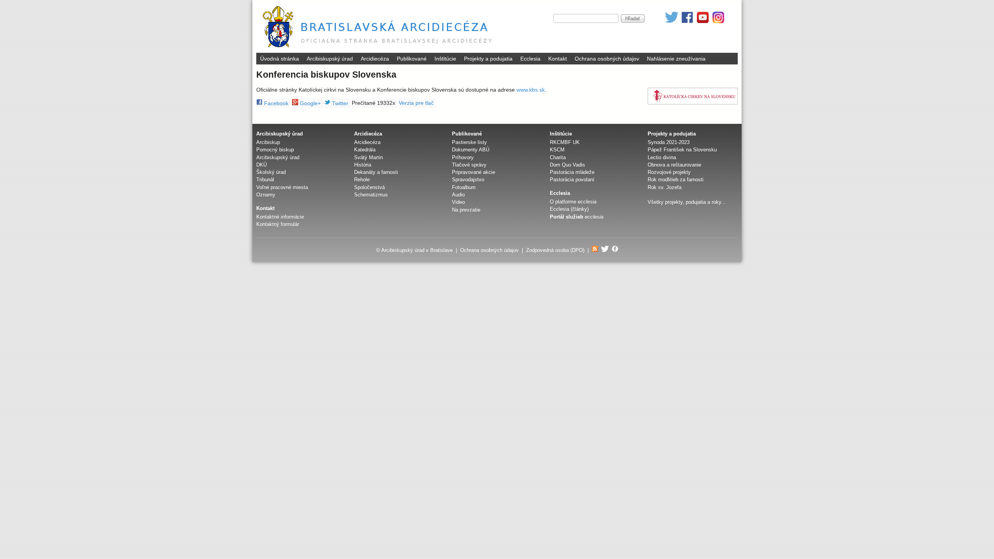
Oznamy (265, 195)
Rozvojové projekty (669, 172)
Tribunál (265, 179)
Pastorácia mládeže (572, 172)
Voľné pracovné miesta (282, 187)
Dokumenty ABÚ (470, 150)
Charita (558, 157)
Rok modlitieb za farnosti (676, 179)
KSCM (557, 150)
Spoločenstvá (369, 187)
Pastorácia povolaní (572, 179)
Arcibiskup (268, 142)
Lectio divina (662, 157)
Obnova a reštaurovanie (674, 165)
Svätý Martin (368, 157)
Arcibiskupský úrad (330, 59)
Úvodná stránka (279, 59)
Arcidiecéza (375, 59)
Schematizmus (371, 195)
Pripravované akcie (473, 172)
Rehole (362, 179)
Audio (458, 195)
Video (458, 202)
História (362, 165)
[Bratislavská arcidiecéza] (379, 48)
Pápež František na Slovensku (682, 150)
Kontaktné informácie (280, 217)
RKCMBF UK (565, 142)
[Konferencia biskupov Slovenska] (693, 96)
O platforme (573, 202)
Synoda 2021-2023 (669, 142)
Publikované (412, 59)
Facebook (275, 103)
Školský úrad (271, 172)
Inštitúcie (445, 59)
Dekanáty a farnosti (376, 172)
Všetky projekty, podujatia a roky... (687, 202)
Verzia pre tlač (416, 103)
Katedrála (364, 150)
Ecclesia (530, 59)
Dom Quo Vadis (567, 165)
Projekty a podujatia (488, 59)
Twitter (339, 103)
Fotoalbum (464, 187)
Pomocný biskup (275, 150)
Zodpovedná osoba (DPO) (555, 250)
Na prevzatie (466, 210)
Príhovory (463, 157)
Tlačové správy (469, 165)
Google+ (309, 103)
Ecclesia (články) (569, 209)
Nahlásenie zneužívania (676, 59)
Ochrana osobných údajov (607, 59)
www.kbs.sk (530, 90)
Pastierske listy (469, 142)
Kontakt (557, 59)
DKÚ (261, 165)
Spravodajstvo (468, 179)
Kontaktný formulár (277, 224)
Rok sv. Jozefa (664, 187)
